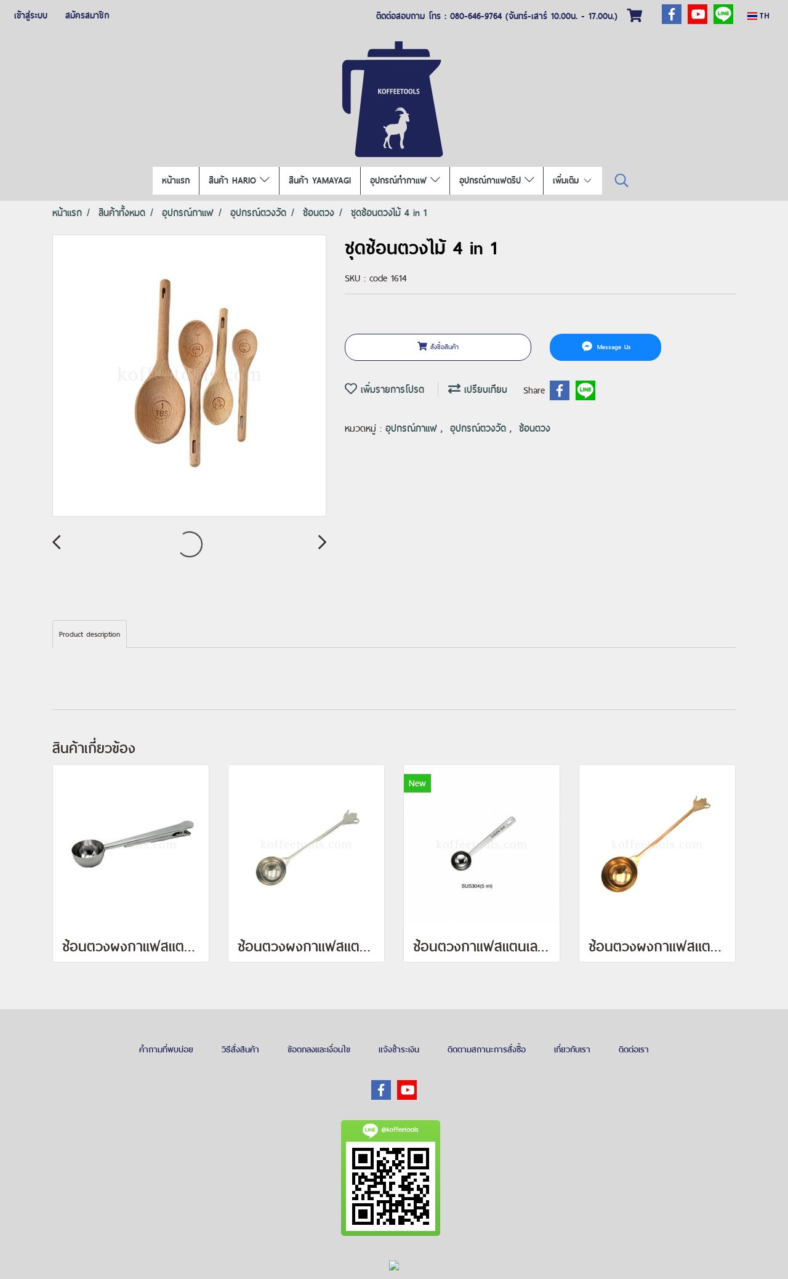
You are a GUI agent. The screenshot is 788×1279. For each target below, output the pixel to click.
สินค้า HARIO (234, 180)
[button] (621, 181)
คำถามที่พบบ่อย (166, 1049)
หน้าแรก (176, 180)
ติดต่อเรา (634, 1049)
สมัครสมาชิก (87, 15)
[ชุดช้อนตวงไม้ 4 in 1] (189, 376)
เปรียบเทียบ (483, 389)
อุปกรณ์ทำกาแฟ (400, 180)
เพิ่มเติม (567, 180)
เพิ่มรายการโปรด (390, 389)
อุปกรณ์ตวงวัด (480, 428)
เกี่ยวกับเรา (572, 1049)
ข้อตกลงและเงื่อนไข (318, 1049)
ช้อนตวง (534, 428)
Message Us (612, 346)
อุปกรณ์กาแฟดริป (492, 180)
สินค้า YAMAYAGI (320, 180)
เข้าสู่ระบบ (30, 15)
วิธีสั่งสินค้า (240, 1049)
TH (763, 15)
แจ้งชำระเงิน (399, 1049)
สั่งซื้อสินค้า (443, 346)
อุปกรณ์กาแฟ (413, 428)
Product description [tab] (89, 634)
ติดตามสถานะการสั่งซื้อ (487, 1049)
